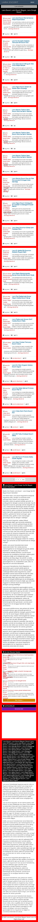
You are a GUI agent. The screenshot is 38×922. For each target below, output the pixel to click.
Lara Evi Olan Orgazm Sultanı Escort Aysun (22, 366)
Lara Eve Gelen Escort (18, 404)
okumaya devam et (13, 28)
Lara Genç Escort (16, 358)
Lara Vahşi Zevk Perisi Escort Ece (22, 412)
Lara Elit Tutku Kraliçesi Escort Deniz (22, 435)
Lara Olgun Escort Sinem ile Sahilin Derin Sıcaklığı (21, 87)
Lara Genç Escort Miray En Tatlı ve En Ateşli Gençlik (23, 64)
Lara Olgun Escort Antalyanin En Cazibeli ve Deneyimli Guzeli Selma (22, 204)
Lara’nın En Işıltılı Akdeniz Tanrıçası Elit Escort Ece (21, 41)
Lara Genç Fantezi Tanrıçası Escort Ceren (21, 343)
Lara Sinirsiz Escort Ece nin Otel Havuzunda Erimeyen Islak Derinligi (23, 180)
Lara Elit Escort (16, 450)
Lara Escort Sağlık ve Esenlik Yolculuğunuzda (19, 671)
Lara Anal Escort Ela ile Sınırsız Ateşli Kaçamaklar (22, 19)
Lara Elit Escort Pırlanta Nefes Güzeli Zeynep (22, 457)
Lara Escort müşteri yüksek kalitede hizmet (19, 690)
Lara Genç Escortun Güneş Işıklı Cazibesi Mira (23, 228)
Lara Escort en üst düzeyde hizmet (17, 680)
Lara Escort (10, 2)
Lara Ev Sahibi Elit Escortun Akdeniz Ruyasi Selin (21, 251)
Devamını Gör (19, 709)
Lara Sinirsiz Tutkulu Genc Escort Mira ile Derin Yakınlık (22, 110)
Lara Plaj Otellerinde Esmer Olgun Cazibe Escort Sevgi (21, 297)
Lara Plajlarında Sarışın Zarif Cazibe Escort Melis (22, 320)
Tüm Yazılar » (19, 700)
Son (23, 479)
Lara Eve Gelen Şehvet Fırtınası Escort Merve (23, 389)
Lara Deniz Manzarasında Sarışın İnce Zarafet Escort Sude (23, 274)
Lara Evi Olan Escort (17, 381)
